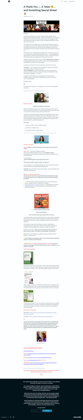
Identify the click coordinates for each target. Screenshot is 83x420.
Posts (62, 1)
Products (65, 1)
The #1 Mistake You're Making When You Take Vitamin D (41, 316)
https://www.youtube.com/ (33, 360)
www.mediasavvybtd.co (28, 351)
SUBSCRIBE (47, 410)
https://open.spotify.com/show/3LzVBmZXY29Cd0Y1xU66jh (39, 357)
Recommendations (72, 1)
